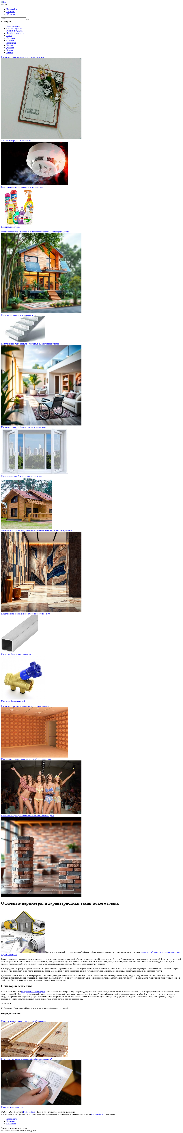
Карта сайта (11, 9)
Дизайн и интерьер (15, 33)
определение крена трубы (33, 992)
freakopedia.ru (29, 1112)
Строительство (13, 26)
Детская (10, 48)
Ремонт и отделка (14, 31)
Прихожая (11, 43)
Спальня (10, 40)
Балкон (9, 50)
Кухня (9, 35)
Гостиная (10, 38)
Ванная (9, 45)
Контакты (10, 11)
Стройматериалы (14, 28)
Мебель (9, 52)
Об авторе (11, 14)
